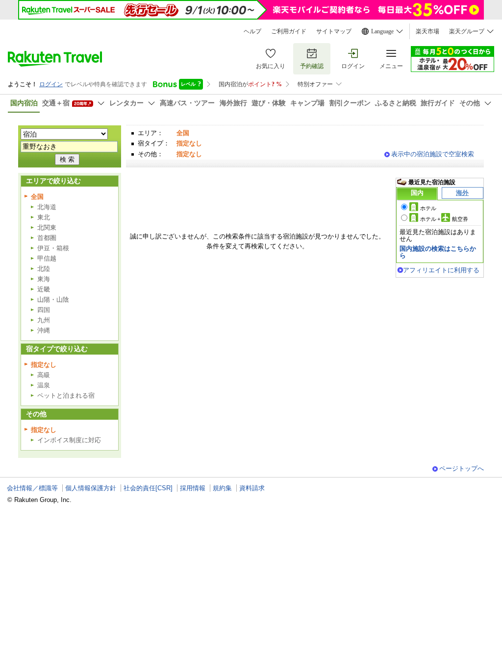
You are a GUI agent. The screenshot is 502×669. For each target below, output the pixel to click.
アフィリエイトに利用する (441, 270)
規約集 (222, 488)
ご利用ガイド (288, 31)
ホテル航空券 (444, 219)
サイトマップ (333, 31)
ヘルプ (252, 31)
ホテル (428, 208)
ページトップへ (461, 468)
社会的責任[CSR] (148, 488)
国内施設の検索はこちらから (438, 252)
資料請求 (252, 488)
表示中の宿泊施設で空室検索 (432, 154)
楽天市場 (427, 31)
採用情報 (192, 488)
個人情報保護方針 (90, 488)
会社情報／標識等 (32, 488)
